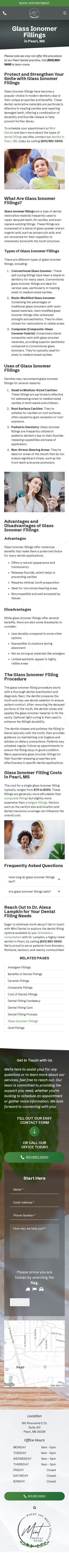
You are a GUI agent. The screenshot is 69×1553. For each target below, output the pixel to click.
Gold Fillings (16, 1028)
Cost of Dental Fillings (23, 994)
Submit (19, 1302)
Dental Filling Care (20, 1007)
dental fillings (13, 137)
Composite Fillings (20, 987)
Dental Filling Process (22, 1014)
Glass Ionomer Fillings (23, 1021)
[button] (64, 13)
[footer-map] (34, 1353)
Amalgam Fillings (19, 967)
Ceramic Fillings (18, 981)
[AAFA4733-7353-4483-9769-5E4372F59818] (34, 1531)
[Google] (34, 1507)
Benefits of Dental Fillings (25, 974)
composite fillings (16, 798)
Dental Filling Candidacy (24, 1001)
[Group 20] (34, 13)
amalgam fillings (36, 802)
